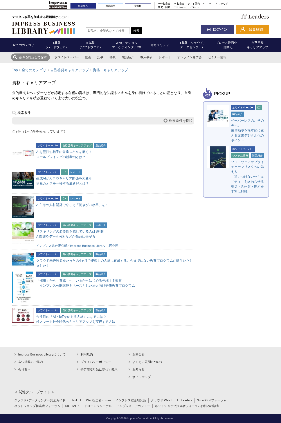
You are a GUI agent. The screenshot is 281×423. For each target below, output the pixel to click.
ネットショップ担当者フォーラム (37, 406)
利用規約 (87, 354)
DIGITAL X (72, 406)
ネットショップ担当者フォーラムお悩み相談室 (187, 406)
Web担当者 (164, 3)
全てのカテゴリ (34, 70)
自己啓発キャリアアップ (69, 70)
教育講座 (110, 5)
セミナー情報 (217, 57)
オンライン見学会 (189, 57)
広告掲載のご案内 (30, 362)
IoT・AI (207, 3)
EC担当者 (179, 3)
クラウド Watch (162, 400)
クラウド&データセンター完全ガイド (39, 400)
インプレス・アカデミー (133, 406)
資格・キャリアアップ (110, 70)
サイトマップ (141, 377)
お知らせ (138, 369)
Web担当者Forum (98, 400)
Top (15, 70)
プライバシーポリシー (96, 362)
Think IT (75, 400)
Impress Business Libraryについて (42, 354)
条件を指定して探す (33, 57)
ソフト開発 (194, 3)
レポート (165, 57)
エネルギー (180, 7)
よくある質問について (147, 362)
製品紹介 (128, 57)
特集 (113, 57)
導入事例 (146, 57)
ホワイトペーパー (66, 57)
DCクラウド (221, 3)
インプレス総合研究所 (130, 400)
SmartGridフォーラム (212, 400)
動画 (88, 57)
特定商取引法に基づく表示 (99, 369)
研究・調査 (164, 7)
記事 (100, 57)
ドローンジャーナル (98, 406)
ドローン (194, 7)
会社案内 (24, 369)
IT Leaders (184, 400)
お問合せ (138, 354)
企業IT (137, 5)
